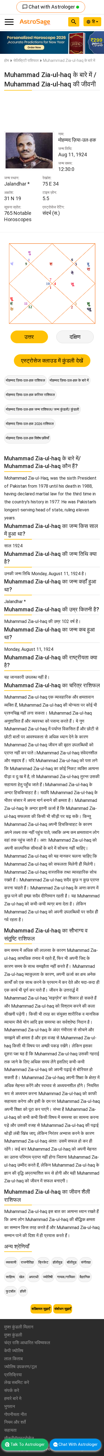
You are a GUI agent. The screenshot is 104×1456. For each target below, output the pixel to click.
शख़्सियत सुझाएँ (41, 1309)
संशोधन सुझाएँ (62, 1309)
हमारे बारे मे (12, 1398)
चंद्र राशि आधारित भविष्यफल (27, 1342)
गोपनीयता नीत (15, 1414)
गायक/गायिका (66, 1277)
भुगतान (9, 1406)
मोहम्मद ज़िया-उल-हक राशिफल (25, 380)
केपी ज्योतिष (13, 1350)
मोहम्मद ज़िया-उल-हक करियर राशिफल (30, 395)
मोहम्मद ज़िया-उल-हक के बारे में (69, 380)
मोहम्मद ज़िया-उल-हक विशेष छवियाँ (27, 438)
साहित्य (10, 1277)
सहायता (10, 1430)
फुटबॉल (11, 1291)
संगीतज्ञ (86, 1262)
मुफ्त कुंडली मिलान (18, 1327)
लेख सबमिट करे (16, 1382)
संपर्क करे (11, 1390)
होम (6, 60)
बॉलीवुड (72, 1262)
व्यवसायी (11, 1262)
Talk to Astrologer (27, 1444)
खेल (21, 1277)
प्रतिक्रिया (13, 1374)
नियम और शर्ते (15, 1422)
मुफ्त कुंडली (13, 1335)
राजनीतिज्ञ (27, 1262)
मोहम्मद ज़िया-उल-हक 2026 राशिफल (30, 424)
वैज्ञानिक (85, 1277)
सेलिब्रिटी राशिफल (26, 60)
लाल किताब (13, 1358)
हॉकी (23, 1291)
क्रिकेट (43, 1262)
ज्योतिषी (48, 1277)
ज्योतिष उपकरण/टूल (20, 1366)
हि (94, 21)
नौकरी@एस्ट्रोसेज (19, 1438)
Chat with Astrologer (49, 7)
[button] (8, 42)
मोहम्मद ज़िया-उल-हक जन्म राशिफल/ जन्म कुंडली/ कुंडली (42, 409)
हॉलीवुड (57, 1262)
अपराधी (34, 1277)
